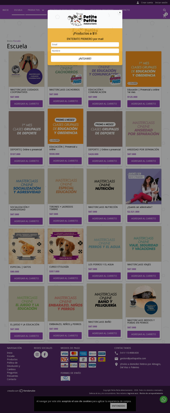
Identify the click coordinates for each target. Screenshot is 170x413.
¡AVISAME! (85, 58)
